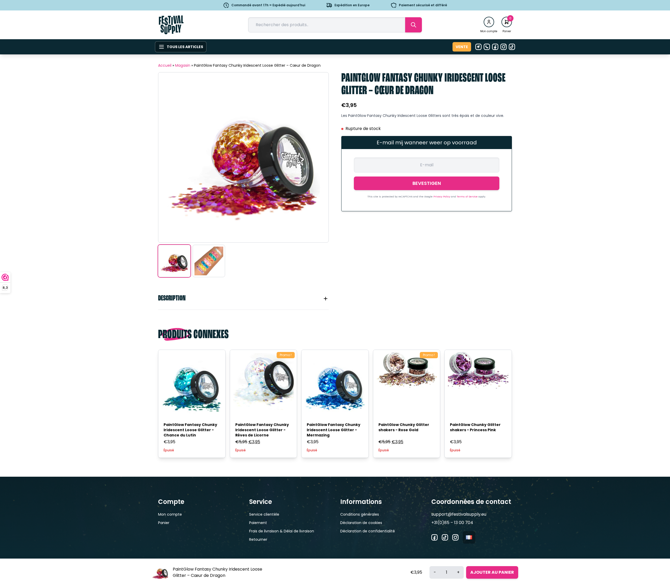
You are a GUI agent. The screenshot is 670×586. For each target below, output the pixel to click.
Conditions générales (359, 514)
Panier (163, 522)
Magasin (182, 65)
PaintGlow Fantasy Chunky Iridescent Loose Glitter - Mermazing (333, 430)
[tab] (243, 299)
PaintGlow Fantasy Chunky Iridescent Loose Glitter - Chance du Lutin (190, 430)
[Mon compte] (489, 22)
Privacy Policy (442, 196)
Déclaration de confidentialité (367, 531)
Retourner (258, 539)
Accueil (164, 65)
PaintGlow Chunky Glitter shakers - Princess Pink (475, 427)
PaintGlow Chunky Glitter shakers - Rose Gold (403, 427)
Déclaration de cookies (361, 522)
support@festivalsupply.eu (458, 514)
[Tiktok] (512, 47)
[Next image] (318, 157)
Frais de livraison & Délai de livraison (281, 531)
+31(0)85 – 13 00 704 (452, 523)
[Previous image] (169, 157)
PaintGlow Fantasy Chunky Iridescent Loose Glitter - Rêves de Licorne (262, 430)
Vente (462, 46)
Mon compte (170, 514)
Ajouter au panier (492, 572)
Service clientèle (264, 514)
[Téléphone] (487, 47)
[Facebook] (495, 47)
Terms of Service (467, 196)
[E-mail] (478, 47)
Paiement (258, 522)
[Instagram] (503, 47)
